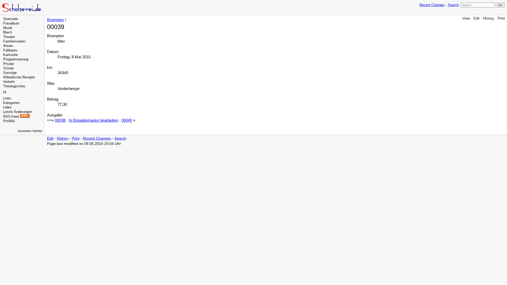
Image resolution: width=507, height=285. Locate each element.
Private (8, 64)
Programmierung (15, 59)
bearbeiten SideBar (30, 130)
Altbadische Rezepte (19, 77)
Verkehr (9, 82)
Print (501, 18)
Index (7, 107)
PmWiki (9, 121)
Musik (7, 28)
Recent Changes (432, 5)
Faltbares (10, 50)
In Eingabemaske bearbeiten (93, 120)
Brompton (55, 19)
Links (7, 98)
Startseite (10, 19)
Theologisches (14, 86)
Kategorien (11, 103)
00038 (60, 120)
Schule (8, 68)
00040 (126, 120)
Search (453, 5)
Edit (476, 18)
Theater (9, 37)
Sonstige (10, 73)
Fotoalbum (11, 23)
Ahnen (8, 46)
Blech (7, 32)
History (488, 18)
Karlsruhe (10, 55)
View (466, 18)
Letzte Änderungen (17, 112)
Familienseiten (14, 41)
